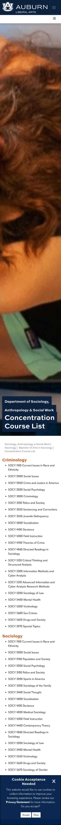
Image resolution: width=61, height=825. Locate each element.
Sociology (10, 447)
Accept (25, 814)
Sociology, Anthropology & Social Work (27, 444)
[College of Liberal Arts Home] (24, 7)
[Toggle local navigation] (54, 19)
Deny (36, 814)
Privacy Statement (18, 802)
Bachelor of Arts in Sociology (35, 447)
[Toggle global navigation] (54, 7)
